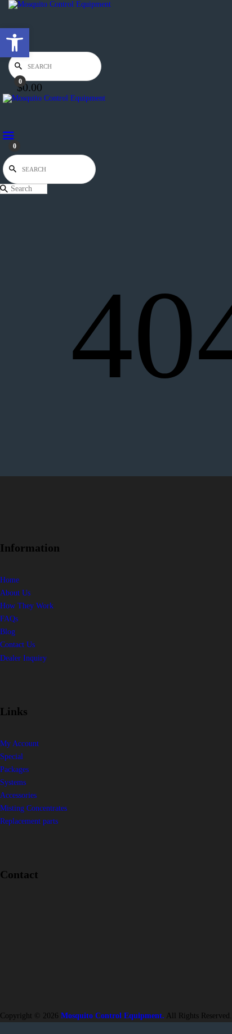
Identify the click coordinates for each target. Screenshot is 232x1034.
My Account (19, 743)
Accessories (18, 795)
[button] (14, 42)
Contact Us (17, 644)
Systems (13, 782)
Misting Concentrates (33, 808)
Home (9, 580)
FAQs (9, 619)
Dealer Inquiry (23, 658)
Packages (14, 769)
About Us (15, 593)
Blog (7, 631)
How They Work (26, 606)
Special (11, 756)
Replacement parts (29, 821)
